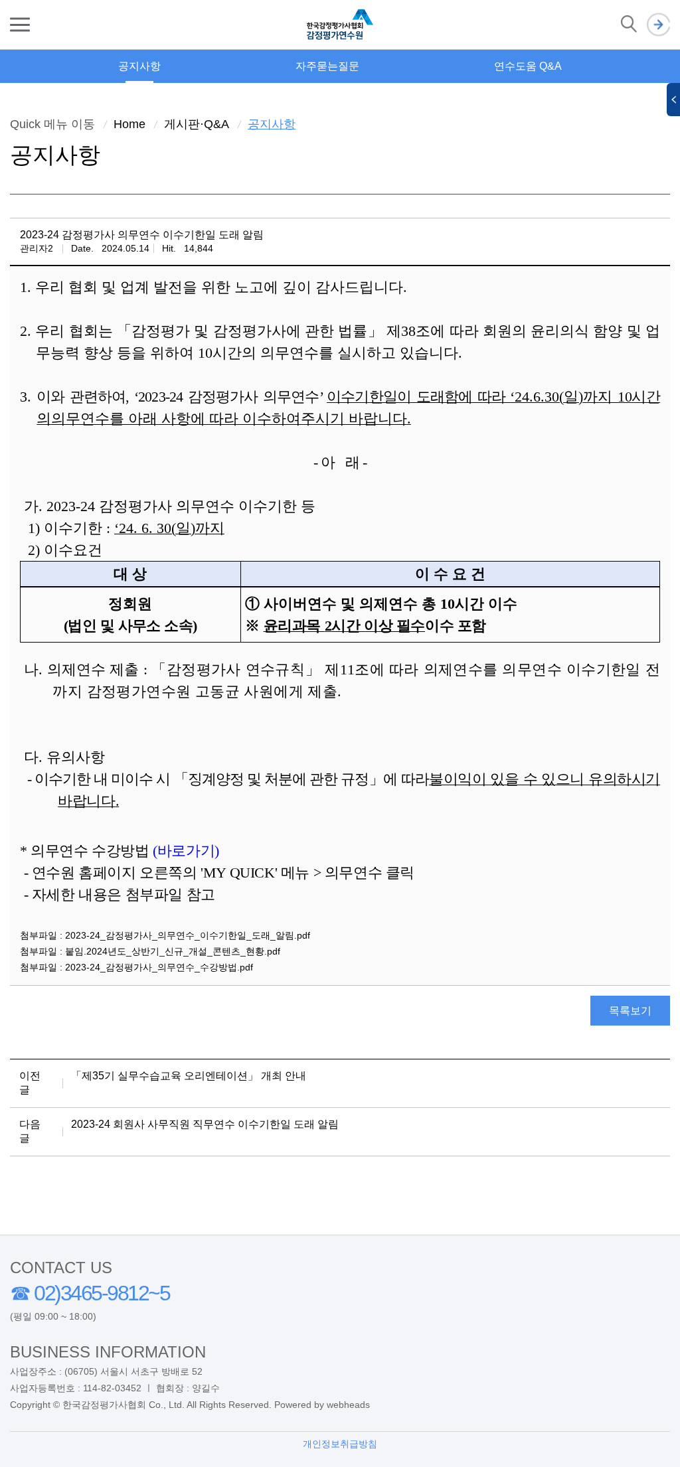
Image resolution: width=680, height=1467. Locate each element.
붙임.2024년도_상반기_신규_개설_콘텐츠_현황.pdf (172, 951)
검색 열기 (629, 24)
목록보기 (630, 1010)
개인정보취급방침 (340, 1443)
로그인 (658, 25)
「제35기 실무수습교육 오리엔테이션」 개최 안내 (188, 1075)
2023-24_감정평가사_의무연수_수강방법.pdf (159, 967)
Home (129, 124)
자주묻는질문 (327, 66)
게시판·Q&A (196, 124)
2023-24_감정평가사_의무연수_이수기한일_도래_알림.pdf (187, 935)
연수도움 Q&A (528, 66)
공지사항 (139, 66)
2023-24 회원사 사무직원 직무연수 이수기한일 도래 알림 (205, 1124)
